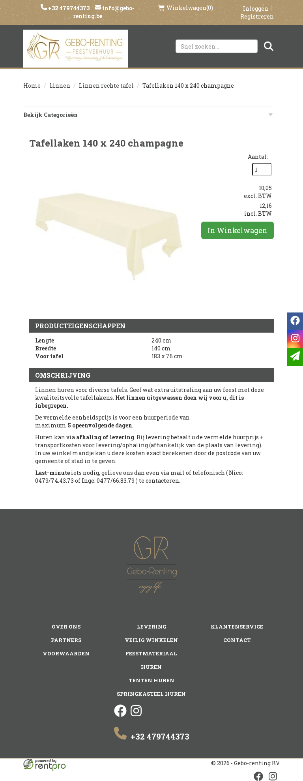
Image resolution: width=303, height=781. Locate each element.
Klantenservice (237, 626)
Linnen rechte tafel (106, 85)
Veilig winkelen (151, 640)
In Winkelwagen (237, 230)
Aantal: (258, 156)
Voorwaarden (66, 653)
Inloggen (255, 8)
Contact (237, 640)
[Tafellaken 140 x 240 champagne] (108, 232)
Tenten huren (151, 680)
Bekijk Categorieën (50, 115)
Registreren (257, 16)
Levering (151, 626)
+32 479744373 (68, 8)
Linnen (59, 85)
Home (32, 85)
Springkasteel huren (151, 693)
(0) (189, 7)
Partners (66, 640)
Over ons (66, 626)
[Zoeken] (269, 46)
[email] (295, 357)
